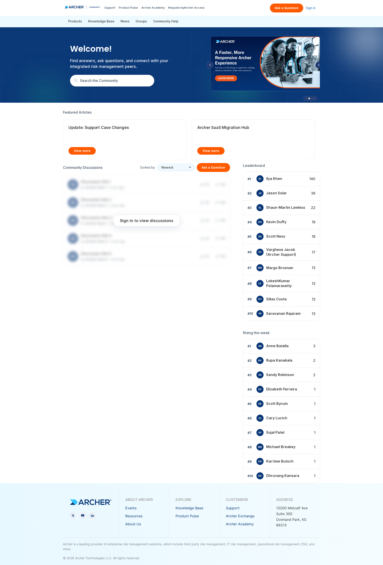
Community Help (165, 21)
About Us (133, 524)
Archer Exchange (240, 516)
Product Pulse (128, 7)
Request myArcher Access (186, 7)
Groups (141, 21)
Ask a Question (286, 8)
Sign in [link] (311, 8)
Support (109, 7)
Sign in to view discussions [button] (146, 220)
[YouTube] (82, 515)
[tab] (306, 98)
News (125, 21)
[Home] (82, 7)
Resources (134, 516)
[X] (73, 515)
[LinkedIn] (92, 515)
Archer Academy (153, 7)
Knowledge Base (101, 21)
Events (131, 508)
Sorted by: (147, 167)
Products (75, 21)
